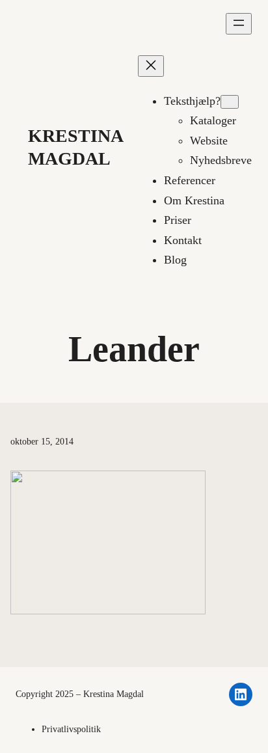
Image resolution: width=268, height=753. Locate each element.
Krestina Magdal (113, 694)
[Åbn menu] (239, 23)
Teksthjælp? (192, 100)
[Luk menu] (151, 66)
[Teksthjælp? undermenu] (230, 102)
